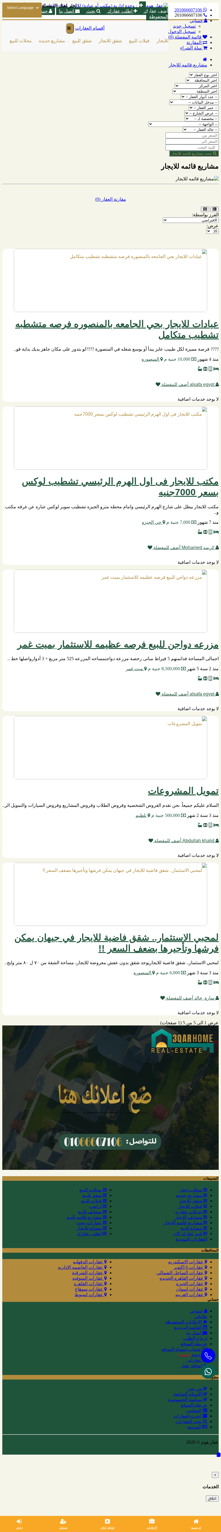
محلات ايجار (191, 1189)
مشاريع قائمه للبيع (85, 1217)
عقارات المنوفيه (88, 1278)
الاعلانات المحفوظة (184, 1321)
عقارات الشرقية (88, 1272)
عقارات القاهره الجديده (182, 1278)
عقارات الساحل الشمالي (181, 1272)
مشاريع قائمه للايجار (188, 64)
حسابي (197, 1310)
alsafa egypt (202, 384)
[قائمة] (214, 209)
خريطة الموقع (194, 1343)
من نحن (195, 1388)
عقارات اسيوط (89, 1294)
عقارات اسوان (190, 1289)
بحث (90, 11)
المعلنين (194, 1410)
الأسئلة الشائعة (188, 1394)
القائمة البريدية (188, 1327)
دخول (19, 1527)
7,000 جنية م (178, 522)
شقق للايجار (105, 40)
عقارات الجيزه (190, 1283)
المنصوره (151, 359)
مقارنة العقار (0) (110, 199)
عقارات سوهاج (89, 1289)
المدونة (194, 1426)
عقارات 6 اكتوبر (189, 1267)
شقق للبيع (76, 40)
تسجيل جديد (184, 26)
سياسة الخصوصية (185, 1399)
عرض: (213, 225)
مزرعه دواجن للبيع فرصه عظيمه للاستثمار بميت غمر (118, 644)
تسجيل (63, 1527)
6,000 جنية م (168, 972)
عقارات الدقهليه (88, 1261)
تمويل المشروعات (183, 791)
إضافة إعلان (107, 1527)
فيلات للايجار (163, 40)
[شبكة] (205, 209)
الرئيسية (196, 1527)
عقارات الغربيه (190, 1294)
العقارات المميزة (191, 1239)
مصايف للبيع (90, 1211)
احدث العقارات (188, 1415)
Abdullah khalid (198, 840)
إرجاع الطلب (195, 1338)
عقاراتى (194, 1360)
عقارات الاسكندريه (186, 1261)
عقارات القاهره (89, 1283)
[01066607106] (208, 1371)
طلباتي (200, 1316)
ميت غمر (135, 668)
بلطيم (142, 815)
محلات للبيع (15, 40)
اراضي (96, 1206)
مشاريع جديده (47, 40)
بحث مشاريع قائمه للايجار (192, 153)
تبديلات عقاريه (189, 1211)
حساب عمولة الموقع (182, 1349)
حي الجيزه (152, 522)
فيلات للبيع (134, 40)
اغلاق (212, 1498)
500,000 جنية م (165, 815)
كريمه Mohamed (198, 547)
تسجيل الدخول (182, 31)
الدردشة (193, 1354)
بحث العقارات (189, 1421)
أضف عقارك (155, 11)
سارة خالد (204, 998)
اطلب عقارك (120, 11)
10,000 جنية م (177, 359)
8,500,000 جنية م (164, 668)
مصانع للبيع (192, 1228)
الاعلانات (152, 1527)
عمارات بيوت (90, 1222)
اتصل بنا (194, 1332)
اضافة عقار (192, 1365)
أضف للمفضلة (174, 384)
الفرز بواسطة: (205, 214)
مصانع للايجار (90, 1228)
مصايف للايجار (189, 1217)
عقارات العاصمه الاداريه (81, 1267)
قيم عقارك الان (188, 1233)
